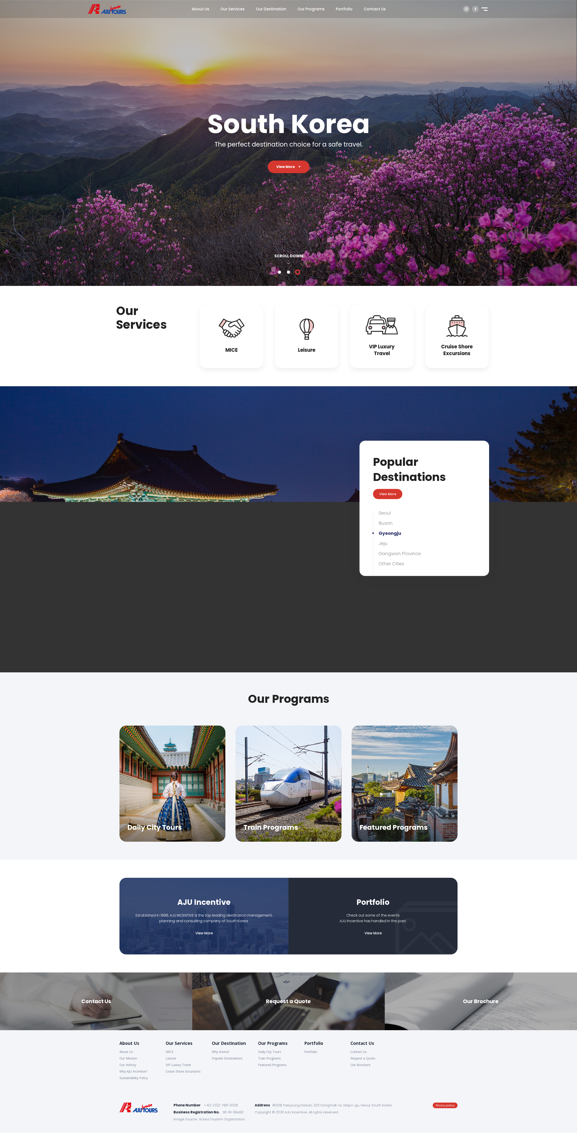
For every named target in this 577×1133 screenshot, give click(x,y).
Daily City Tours (269, 1052)
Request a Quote (362, 1058)
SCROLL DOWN (288, 256)
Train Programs (269, 1058)
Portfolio (313, 1043)
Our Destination (229, 1043)
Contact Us (362, 1043)
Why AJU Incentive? (133, 1071)
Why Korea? (220, 1052)
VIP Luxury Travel (178, 1065)
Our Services (179, 1043)
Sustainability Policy (133, 1078)
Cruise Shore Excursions (183, 1071)
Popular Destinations (227, 1058)
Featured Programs (272, 1065)
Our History (127, 1065)
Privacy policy (445, 1105)
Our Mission (128, 1058)
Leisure (171, 1058)
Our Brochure (360, 1065)
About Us (129, 1043)
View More (288, 166)
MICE (169, 1052)
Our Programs (273, 1043)
